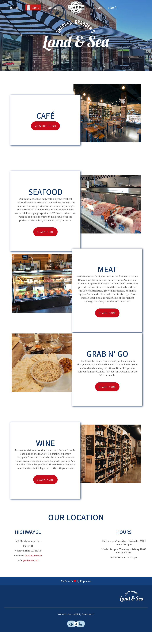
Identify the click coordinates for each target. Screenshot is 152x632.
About (98, 7)
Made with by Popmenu (46, 581)
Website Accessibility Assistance (76, 614)
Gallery (53, 7)
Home (14, 7)
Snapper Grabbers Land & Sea (132, 596)
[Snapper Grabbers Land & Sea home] (76, 7)
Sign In (112, 7)
